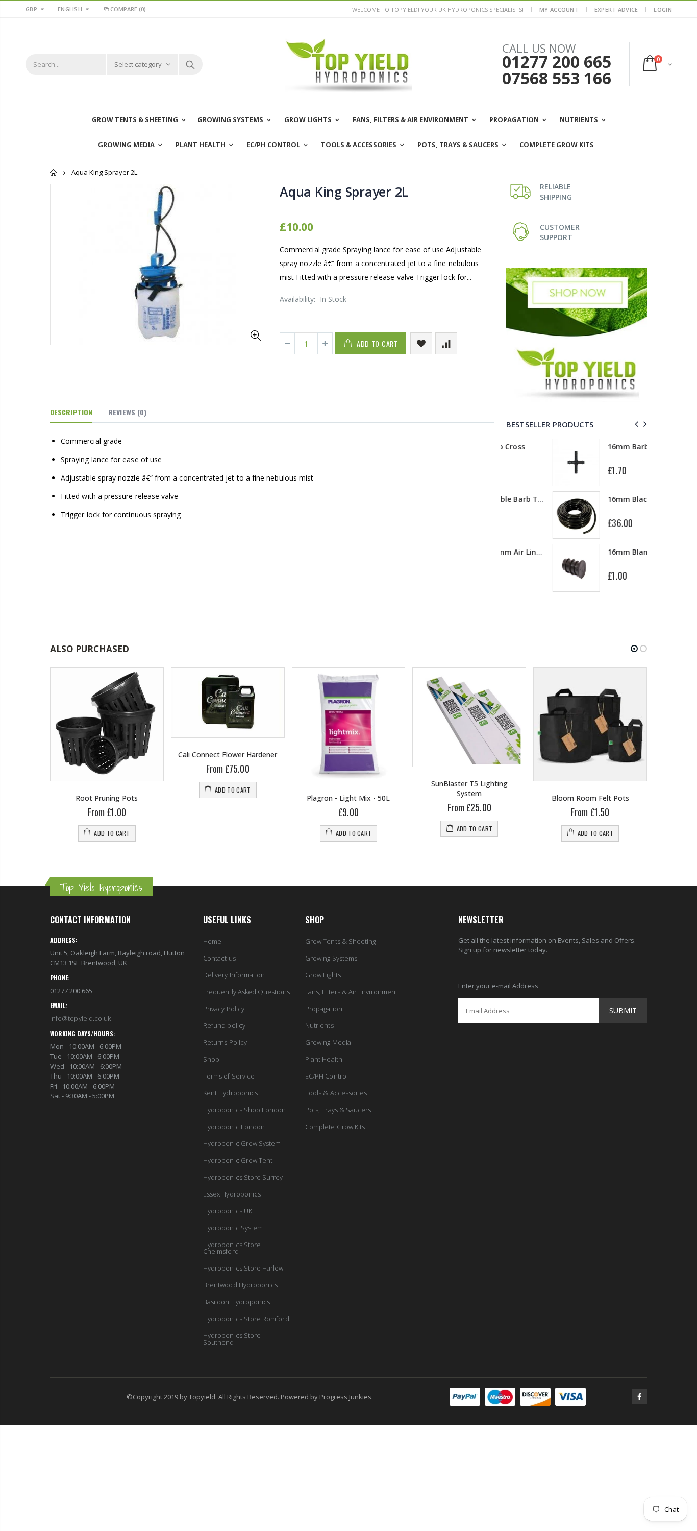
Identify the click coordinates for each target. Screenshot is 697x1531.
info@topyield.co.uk (80, 1018)
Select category (138, 64)
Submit (623, 1010)
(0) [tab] (127, 411)
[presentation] (635, 424)
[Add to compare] (446, 343)
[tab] (71, 412)
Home (54, 172)
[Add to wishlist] (421, 343)
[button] (634, 648)
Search (190, 64)
